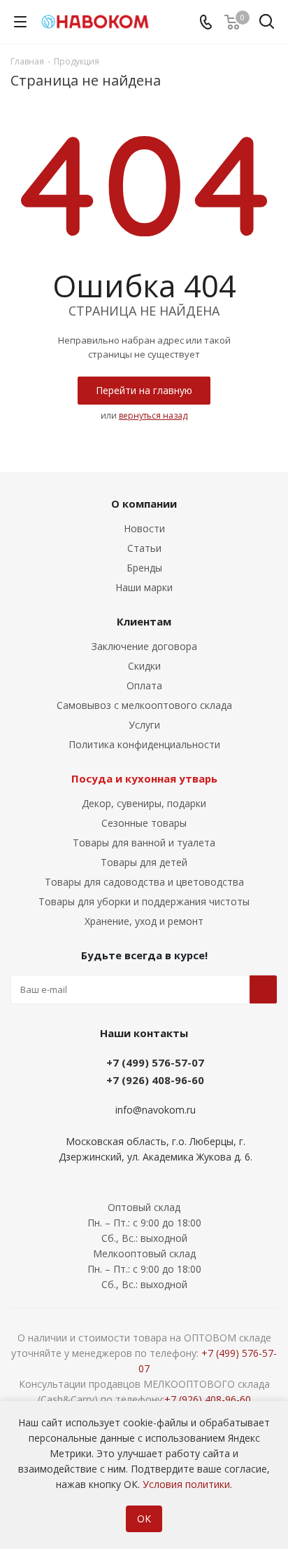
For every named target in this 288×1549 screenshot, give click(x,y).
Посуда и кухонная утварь (144, 778)
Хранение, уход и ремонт (144, 921)
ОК (144, 1518)
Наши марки (144, 587)
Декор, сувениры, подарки (144, 803)
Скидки (144, 665)
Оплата (144, 685)
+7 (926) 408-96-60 (155, 1080)
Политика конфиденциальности (144, 744)
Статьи (144, 548)
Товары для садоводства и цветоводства (144, 881)
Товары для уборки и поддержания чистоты (144, 901)
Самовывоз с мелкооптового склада (144, 705)
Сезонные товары (144, 823)
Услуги (144, 724)
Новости (144, 528)
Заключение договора (144, 646)
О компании (144, 503)
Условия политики (186, 1484)
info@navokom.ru (155, 1110)
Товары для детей (144, 862)
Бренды (144, 567)
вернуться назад (153, 415)
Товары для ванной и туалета (144, 842)
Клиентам (144, 621)
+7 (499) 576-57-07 (155, 1062)
